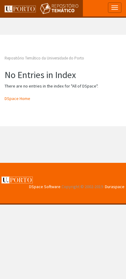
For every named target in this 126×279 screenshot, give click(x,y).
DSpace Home (17, 98)
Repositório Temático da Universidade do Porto (44, 58)
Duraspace (114, 186)
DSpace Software (45, 186)
